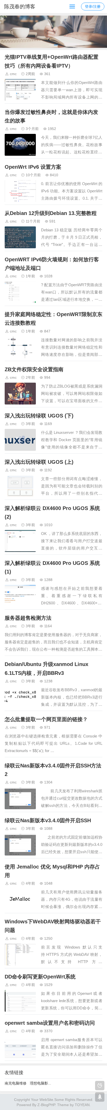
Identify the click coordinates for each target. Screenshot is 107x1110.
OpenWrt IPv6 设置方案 (33, 167)
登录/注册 (93, 6)
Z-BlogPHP (46, 1105)
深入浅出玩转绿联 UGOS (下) (39, 416)
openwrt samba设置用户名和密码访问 (50, 1023)
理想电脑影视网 (42, 1083)
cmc (13, 74)
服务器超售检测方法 (28, 618)
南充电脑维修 (15, 1083)
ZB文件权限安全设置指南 (34, 369)
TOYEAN (82, 1105)
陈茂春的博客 (19, 6)
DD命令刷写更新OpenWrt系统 (40, 977)
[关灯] (99, 1085)
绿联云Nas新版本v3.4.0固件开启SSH (48, 820)
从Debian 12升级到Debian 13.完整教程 (51, 213)
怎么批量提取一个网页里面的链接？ (46, 719)
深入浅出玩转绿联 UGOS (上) (39, 462)
